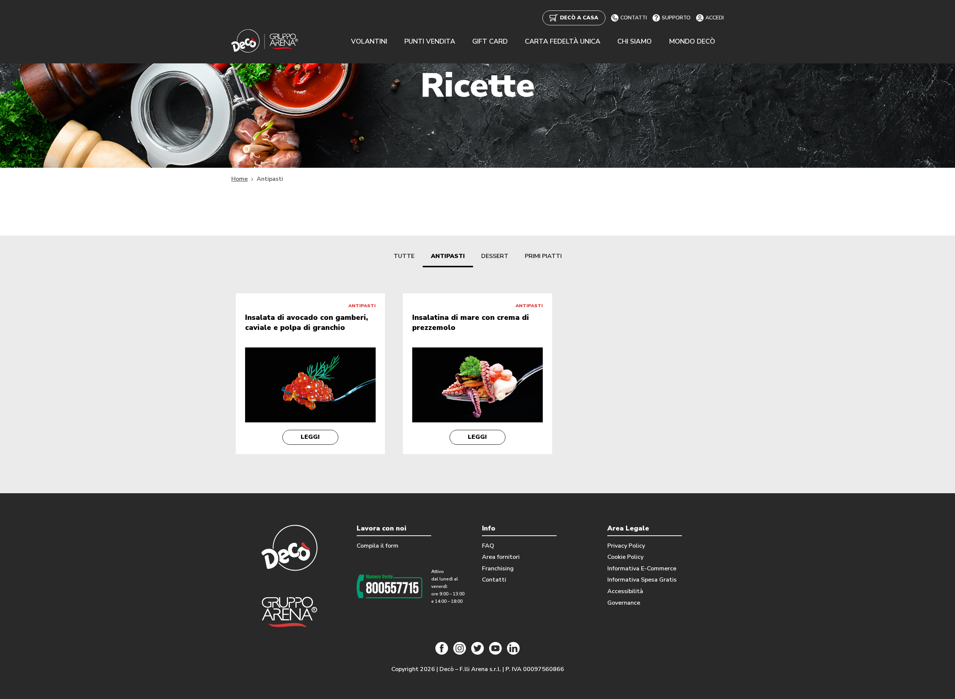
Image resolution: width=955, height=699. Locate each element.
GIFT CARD (490, 41)
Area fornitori (501, 557)
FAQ (488, 546)
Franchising (498, 568)
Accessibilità (625, 591)
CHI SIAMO (634, 41)
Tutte (404, 256)
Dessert (494, 256)
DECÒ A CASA (579, 17)
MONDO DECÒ (692, 41)
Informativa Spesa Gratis (642, 580)
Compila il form (377, 546)
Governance (623, 603)
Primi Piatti (543, 256)
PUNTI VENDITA (429, 41)
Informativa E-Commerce (641, 568)
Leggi (310, 437)
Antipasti (448, 256)
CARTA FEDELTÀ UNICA (562, 41)
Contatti (494, 580)
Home (239, 179)
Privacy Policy (626, 546)
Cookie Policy (625, 557)
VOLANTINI (369, 41)
